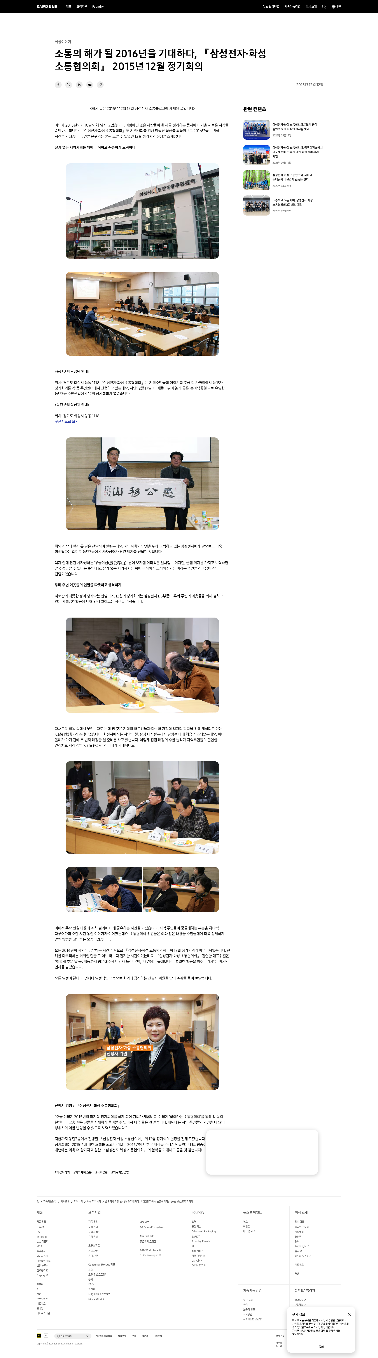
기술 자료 (93, 1251)
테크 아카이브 (198, 1256)
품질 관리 (93, 1227)
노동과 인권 (249, 1309)
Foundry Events (201, 1241)
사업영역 (299, 1232)
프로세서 (41, 1251)
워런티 (91, 1289)
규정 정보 (93, 1237)
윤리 (297, 1251)
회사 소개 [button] (311, 6)
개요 (90, 1270)
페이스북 (58, 84)
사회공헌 (65, 1201)
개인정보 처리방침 (104, 1336)
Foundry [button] (98, 6)
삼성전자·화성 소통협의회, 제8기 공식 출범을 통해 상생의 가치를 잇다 (295, 126)
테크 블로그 (249, 1231)
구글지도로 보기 (67, 421)
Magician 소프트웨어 (99, 1294)
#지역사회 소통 (82, 1172)
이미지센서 (42, 1256)
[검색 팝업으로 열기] (324, 7)
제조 (194, 1246)
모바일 (40, 1308)
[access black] (39, 1336)
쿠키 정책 (333, 1331)
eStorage (42, 1237)
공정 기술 (196, 1226)
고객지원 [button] (82, 6)
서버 (39, 1294)
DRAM (40, 1227)
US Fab (196, 1260)
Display (41, 1275)
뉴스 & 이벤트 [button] (271, 6)
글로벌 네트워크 (148, 1241)
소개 (194, 1222)
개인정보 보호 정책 (316, 1331)
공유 (100, 84)
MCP (39, 1246)
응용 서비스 (197, 1251)
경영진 (298, 1237)
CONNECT (197, 1265)
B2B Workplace (149, 1250)
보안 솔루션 (42, 1265)
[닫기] (310, 1137)
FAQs (91, 1284)
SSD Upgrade (96, 1299)
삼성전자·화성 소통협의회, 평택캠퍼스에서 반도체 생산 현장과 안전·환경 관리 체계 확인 (298, 151)
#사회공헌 (101, 1172)
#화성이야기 (62, 1172)
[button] (72, 1336)
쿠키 (134, 1336)
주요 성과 (248, 1300)
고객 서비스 (94, 1232)
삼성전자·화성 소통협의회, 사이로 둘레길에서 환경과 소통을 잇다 (292, 177)
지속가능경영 (49, 1201)
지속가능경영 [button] (292, 6)
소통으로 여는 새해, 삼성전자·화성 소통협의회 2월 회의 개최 (293, 202)
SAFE (196, 1236)
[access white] (46, 1336)
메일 (89, 84)
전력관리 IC (42, 1270)
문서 (90, 1279)
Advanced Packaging (204, 1231)
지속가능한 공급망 (252, 1319)
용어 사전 (93, 1256)
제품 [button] (68, 6)
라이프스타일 (43, 1313)
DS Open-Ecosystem (151, 1227)
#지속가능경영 (120, 1172)
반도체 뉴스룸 (302, 1256)
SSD (39, 1232)
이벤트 (246, 1226)
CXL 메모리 (42, 1241)
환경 (245, 1305)
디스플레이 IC (44, 1261)
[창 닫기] (349, 1314)
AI (38, 1289)
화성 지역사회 (94, 1201)
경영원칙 (299, 1300)
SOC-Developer (149, 1255)
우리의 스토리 (302, 1227)
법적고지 (122, 1336)
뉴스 (245, 1222)
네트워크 (41, 1304)
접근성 (145, 1336)
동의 (321, 1347)
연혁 (297, 1241)
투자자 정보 (300, 1246)
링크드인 (79, 84)
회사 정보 (299, 1222)
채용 (297, 1274)
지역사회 (78, 1201)
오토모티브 (42, 1299)
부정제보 (299, 1305)
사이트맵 (158, 1336)
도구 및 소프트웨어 (97, 1274)
